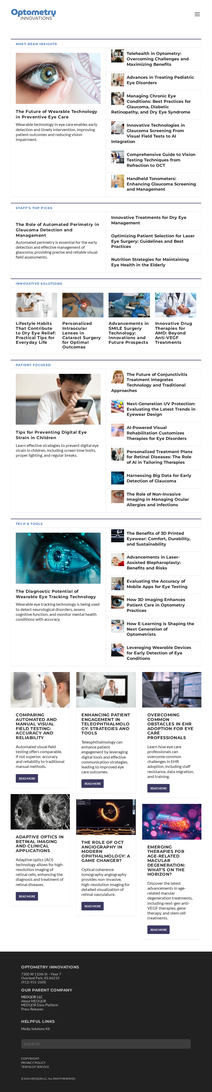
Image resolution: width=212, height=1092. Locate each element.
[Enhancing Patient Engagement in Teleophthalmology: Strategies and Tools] (105, 690)
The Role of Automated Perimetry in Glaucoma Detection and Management (57, 230)
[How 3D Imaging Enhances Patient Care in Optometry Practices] (117, 602)
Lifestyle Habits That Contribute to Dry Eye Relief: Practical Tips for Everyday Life (36, 333)
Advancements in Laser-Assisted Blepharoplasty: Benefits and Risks (154, 562)
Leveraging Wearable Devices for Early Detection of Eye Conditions (159, 653)
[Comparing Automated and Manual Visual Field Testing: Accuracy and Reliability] (40, 690)
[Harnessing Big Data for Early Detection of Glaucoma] (117, 478)
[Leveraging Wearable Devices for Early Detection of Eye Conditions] (117, 650)
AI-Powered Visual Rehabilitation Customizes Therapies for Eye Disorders (157, 433)
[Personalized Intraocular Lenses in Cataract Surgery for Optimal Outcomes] (83, 305)
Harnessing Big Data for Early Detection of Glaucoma (159, 478)
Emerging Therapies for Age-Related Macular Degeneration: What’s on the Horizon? (166, 861)
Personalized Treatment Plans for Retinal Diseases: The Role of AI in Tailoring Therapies (160, 457)
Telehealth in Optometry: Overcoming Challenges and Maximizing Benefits (158, 59)
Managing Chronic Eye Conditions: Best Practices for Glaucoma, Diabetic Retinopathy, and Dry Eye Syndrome (151, 104)
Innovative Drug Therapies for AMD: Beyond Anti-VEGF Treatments (173, 333)
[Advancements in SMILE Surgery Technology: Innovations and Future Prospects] (129, 305)
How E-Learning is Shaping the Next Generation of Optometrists (160, 629)
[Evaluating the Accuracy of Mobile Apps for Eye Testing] (117, 583)
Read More (27, 778)
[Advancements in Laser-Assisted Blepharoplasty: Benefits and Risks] (117, 559)
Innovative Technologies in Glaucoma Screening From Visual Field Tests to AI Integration (148, 133)
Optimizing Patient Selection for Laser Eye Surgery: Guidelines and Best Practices (153, 241)
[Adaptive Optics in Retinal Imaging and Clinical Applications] (40, 812)
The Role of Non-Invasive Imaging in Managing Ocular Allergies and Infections (158, 500)
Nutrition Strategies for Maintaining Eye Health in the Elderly (150, 262)
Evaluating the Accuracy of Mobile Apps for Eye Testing (157, 584)
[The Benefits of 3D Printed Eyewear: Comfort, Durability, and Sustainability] (117, 535)
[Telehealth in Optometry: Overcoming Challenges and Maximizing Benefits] (117, 55)
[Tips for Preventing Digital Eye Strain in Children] (58, 399)
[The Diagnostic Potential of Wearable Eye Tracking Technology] (58, 558)
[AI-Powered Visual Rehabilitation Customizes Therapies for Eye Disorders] (117, 430)
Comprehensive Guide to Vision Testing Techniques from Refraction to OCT (161, 160)
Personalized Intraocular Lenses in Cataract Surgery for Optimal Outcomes (81, 335)
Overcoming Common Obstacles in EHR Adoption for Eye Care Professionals (170, 726)
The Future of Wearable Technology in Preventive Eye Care (56, 114)
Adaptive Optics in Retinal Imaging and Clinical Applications (40, 843)
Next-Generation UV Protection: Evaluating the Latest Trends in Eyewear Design (161, 409)
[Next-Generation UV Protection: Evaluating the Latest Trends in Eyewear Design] (117, 406)
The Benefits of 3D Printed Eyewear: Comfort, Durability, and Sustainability (158, 539)
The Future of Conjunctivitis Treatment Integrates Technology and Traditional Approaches (149, 382)
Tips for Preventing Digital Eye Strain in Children (51, 435)
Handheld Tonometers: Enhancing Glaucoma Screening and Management (161, 184)
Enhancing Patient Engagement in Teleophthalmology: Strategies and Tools (105, 724)
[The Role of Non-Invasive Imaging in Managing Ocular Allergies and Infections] (117, 496)
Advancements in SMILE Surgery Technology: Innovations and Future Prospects (129, 333)
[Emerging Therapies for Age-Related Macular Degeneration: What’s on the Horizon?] (171, 822)
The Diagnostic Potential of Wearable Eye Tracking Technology (56, 594)
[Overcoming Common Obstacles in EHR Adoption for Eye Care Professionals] (171, 690)
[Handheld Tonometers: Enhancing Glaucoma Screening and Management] (117, 181)
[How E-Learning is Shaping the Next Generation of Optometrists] (117, 626)
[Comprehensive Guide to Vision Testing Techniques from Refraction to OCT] (117, 157)
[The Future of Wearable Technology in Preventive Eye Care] (58, 78)
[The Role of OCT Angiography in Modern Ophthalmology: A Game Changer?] (105, 817)
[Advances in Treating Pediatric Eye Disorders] (117, 79)
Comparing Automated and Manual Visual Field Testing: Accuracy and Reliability (36, 726)
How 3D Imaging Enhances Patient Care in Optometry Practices (156, 605)
